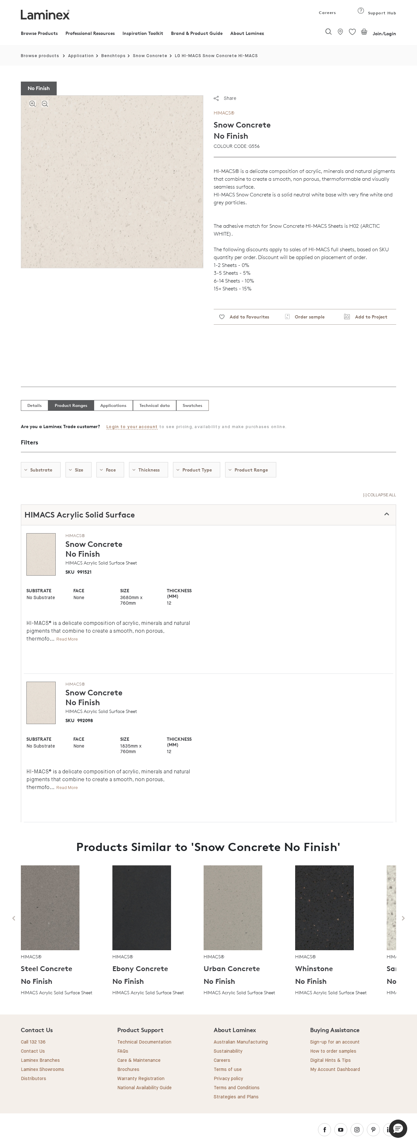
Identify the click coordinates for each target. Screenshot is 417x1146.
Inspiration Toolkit (142, 33)
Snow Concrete (150, 56)
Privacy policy (228, 1078)
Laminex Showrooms (42, 1069)
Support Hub (381, 12)
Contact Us (33, 1051)
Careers (327, 12)
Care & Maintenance (139, 1060)
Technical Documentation (144, 1042)
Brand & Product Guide (197, 33)
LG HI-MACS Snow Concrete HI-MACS (216, 56)
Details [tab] (34, 405)
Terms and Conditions (237, 1088)
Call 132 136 (33, 1042)
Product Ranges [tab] (71, 405)
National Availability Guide (144, 1088)
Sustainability (228, 1051)
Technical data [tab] (154, 405)
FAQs (122, 1051)
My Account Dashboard (335, 1069)
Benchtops (113, 56)
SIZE (124, 590)
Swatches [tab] (192, 405)
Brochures (128, 1069)
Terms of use (228, 1069)
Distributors (33, 1078)
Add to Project (368, 316)
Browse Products (39, 33)
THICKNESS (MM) (179, 593)
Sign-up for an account (335, 1042)
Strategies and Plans (236, 1097)
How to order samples (333, 1051)
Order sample (307, 316)
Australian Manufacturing (241, 1042)
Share (230, 98)
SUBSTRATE (38, 590)
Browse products (40, 56)
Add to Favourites (246, 316)
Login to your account (132, 427)
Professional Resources (90, 33)
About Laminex (247, 33)
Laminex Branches (40, 1060)
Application (81, 56)
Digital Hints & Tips (330, 1060)
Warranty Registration (141, 1078)
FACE (78, 590)
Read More (67, 639)
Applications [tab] (113, 405)
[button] (398, 1129)
